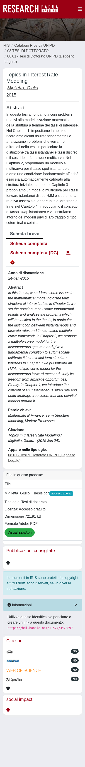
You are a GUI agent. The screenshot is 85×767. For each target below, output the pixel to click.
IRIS (6, 45)
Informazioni (21, 605)
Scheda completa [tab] (28, 243)
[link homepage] (33, 9)
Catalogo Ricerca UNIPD (34, 45)
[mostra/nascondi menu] (80, 9)
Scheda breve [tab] (24, 233)
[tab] (68, 252)
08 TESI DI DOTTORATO (28, 51)
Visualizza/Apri (19, 532)
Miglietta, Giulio (22, 87)
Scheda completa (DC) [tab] (34, 252)
